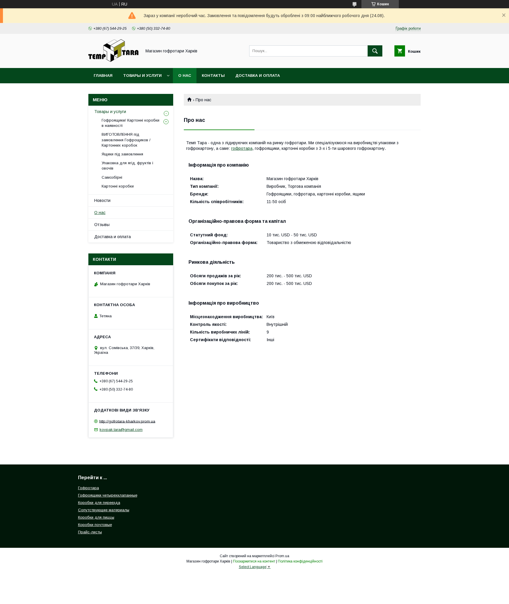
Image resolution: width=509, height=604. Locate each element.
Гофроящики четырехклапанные (107, 495)
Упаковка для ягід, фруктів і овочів (127, 165)
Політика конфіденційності (300, 561)
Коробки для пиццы (96, 517)
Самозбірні (112, 177)
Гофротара (88, 488)
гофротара (241, 148)
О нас (184, 75)
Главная (103, 75)
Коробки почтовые (95, 524)
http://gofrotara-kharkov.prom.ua (127, 421)
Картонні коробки (118, 186)
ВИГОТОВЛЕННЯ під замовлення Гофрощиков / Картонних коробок (126, 139)
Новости (102, 200)
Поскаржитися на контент (254, 561)
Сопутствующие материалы (103, 510)
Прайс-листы (90, 532)
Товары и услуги (142, 75)
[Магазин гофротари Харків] (113, 60)
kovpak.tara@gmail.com (121, 429)
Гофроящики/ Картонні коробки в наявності (130, 123)
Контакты (213, 75)
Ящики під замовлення (122, 154)
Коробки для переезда (99, 502)
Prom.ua (282, 556)
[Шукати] (375, 51)
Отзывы (102, 224)
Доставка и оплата (257, 75)
